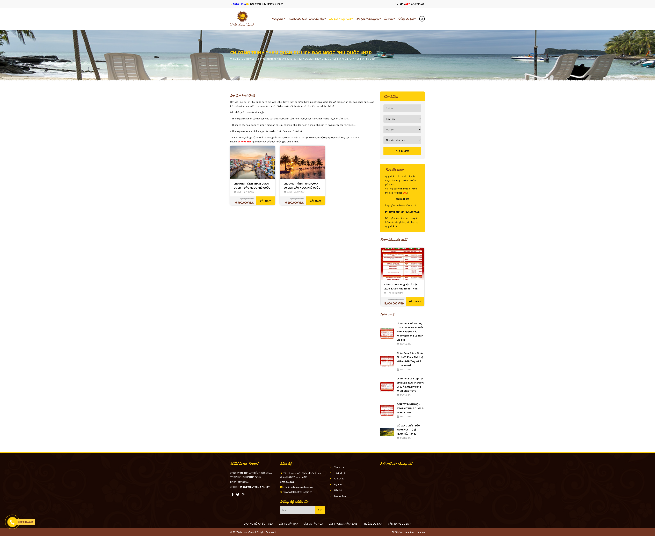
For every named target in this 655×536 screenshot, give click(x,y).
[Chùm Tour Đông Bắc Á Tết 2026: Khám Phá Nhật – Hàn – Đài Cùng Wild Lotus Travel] (387, 361)
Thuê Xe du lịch (372, 523)
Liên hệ (338, 490)
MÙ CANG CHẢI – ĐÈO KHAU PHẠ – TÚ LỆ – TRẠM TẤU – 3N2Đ (408, 429)
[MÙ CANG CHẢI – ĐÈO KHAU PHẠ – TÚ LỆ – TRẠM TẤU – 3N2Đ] (387, 431)
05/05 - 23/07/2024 (296, 191)
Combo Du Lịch (297, 19)
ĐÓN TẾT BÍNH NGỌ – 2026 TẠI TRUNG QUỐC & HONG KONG (410, 408)
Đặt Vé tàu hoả (313, 523)
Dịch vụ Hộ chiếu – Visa (258, 523)
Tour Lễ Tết (339, 472)
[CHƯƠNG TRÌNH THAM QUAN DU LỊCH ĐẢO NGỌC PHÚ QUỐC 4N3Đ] (252, 162)
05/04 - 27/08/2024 (246, 191)
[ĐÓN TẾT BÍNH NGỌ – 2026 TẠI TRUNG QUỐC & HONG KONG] (387, 410)
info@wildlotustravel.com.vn (266, 3)
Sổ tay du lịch (406, 19)
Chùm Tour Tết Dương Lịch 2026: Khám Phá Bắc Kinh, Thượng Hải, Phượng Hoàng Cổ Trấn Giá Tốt (410, 331)
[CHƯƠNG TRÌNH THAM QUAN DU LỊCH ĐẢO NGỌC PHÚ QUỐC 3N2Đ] (302, 162)
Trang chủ (277, 19)
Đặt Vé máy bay (288, 523)
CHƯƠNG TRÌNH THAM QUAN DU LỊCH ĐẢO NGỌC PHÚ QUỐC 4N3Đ (252, 187)
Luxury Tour (340, 495)
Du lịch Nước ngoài (367, 19)
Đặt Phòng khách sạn (343, 523)
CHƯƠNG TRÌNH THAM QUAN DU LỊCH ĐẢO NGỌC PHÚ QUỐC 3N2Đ (301, 187)
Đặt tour (338, 484)
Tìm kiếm (403, 151)
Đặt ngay (266, 200)
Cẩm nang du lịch (399, 523)
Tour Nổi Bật (316, 19)
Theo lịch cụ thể (395, 292)
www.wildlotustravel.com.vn (297, 491)
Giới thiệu (339, 478)
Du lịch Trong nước (340, 19)
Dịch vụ (388, 19)
